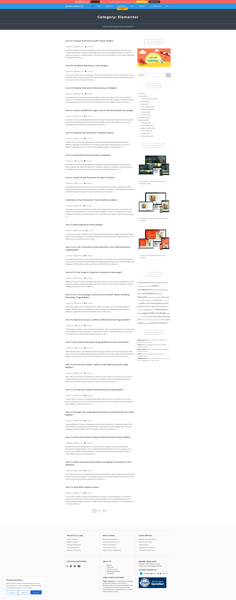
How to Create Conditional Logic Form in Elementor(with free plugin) (99, 110)
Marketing (160, 309)
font (138, 300)
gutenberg (164, 303)
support (145, 323)
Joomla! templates (72, 539)
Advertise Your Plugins (113, 571)
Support (142, 6)
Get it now (149, 167)
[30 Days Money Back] (152, 587)
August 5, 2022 (80, 71)
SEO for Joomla (145, 320)
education (159, 294)
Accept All (36, 592)
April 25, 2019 (79, 255)
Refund (159, 566)
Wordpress (141, 120)
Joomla (140, 96)
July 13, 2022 (79, 138)
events (159, 297)
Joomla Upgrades (144, 545)
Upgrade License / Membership (112, 550)
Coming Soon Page (145, 286)
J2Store (143, 104)
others (139, 313)
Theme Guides (145, 131)
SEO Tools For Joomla (156, 320)
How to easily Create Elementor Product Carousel (89, 177)
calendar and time (162, 283)
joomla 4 (148, 306)
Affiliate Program (112, 569)
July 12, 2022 (79, 183)
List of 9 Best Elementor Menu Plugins (84, 225)
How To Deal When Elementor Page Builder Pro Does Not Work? (97, 342)
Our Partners (110, 573)
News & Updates (146, 107)
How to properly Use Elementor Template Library (89, 133)
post (168, 313)
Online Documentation (109, 545)
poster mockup (140, 316)
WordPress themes (72, 542)
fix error (166, 297)
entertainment (152, 297)
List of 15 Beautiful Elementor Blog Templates (88, 155)
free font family (165, 300)
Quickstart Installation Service (147, 539)
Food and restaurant (145, 300)
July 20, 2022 (79, 116)
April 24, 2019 (79, 303)
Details (160, 167)
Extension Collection (147, 99)
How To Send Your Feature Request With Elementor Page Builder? (98, 437)
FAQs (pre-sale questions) (110, 539)
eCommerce (149, 293)
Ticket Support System (109, 547)
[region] (24, 586)
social (140, 323)
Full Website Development (146, 550)
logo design (153, 309)
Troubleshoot (142, 117)
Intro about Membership (74, 545)
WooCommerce (146, 136)
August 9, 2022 (80, 46)
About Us (109, 565)
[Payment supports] (154, 575)
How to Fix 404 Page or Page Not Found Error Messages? (93, 272)
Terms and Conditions (150, 566)
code (138, 286)
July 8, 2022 (79, 206)
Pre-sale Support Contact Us (111, 542)
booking (153, 283)
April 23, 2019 (79, 470)
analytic (140, 282)
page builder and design (154, 313)
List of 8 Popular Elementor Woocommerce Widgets (91, 88)
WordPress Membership (74, 550)
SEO (139, 319)
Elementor (144, 123)
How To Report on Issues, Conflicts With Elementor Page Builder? (97, 320)
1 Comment (91, 230)
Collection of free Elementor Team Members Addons (91, 200)
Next (104, 510)
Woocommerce (159, 322)
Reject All (24, 592)
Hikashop (144, 101)
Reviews (146, 317)
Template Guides (146, 109)
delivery (139, 294)
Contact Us (110, 567)
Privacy (141, 566)
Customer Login (155, 6)
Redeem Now (154, 2)
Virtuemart (144, 115)
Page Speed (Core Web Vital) (147, 547)
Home (99, 6)
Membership (122, 6)
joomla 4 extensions (160, 306)
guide (158, 303)
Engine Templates (74, 6)
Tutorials (144, 112)
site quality (166, 319)
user (150, 323)
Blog (132, 6)
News (167, 310)
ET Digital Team (69, 46)
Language (147, 310)
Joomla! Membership (73, 547)
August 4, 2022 (80, 94)
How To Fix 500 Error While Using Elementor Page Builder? (94, 390)
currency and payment (159, 290)
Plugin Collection (146, 128)
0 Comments (90, 46)
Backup (147, 282)
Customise (12, 592)
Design (140, 93)
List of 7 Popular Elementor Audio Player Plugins (89, 41)
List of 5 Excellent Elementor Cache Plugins (86, 66)
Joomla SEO (140, 309)
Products (109, 6)
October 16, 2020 (80, 230)
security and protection (159, 316)
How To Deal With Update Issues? (82, 487)
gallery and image (148, 303)
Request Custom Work (145, 542)
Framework (156, 300)
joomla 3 (141, 306)
